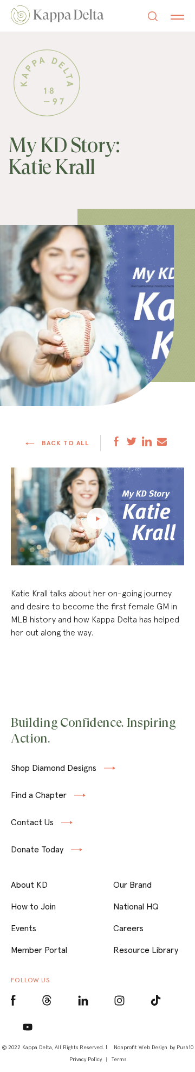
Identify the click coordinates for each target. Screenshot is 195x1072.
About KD (29, 884)
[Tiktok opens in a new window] (156, 1001)
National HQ (136, 906)
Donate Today (37, 850)
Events (23, 928)
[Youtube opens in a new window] (28, 1026)
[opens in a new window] (116, 443)
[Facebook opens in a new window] (13, 1001)
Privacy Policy (85, 1059)
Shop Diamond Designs (53, 768)
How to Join (33, 906)
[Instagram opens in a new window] (119, 1001)
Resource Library (145, 949)
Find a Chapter (39, 795)
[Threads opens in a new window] (47, 1001)
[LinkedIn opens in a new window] (83, 1001)
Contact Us (32, 822)
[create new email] (162, 443)
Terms (119, 1059)
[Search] (153, 17)
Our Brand (132, 884)
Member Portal (39, 949)
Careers (128, 928)
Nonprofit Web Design (140, 1047)
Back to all (64, 443)
